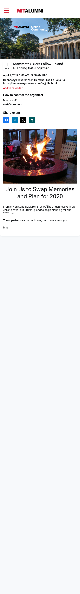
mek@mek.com (12, 104)
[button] (13, 88)
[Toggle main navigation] (6, 11)
